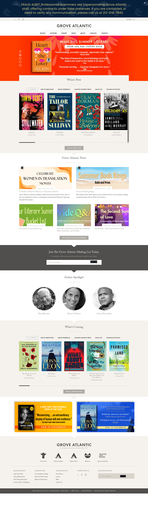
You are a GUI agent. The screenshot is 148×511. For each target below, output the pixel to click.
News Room (59, 474)
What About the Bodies (74, 375)
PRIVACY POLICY (65, 490)
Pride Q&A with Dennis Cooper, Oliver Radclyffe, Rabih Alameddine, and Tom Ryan (73, 229)
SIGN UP (93, 262)
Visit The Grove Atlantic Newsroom (74, 238)
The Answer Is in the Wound (29, 375)
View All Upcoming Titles (74, 391)
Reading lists (41, 188)
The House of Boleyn (88, 133)
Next (133, 114)
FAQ (57, 479)
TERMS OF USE (75, 490)
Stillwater (31, 133)
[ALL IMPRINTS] (32, 89)
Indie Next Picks (18, 474)
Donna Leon (52, 376)
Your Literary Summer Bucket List (30, 228)
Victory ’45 (116, 133)
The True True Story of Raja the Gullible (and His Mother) (96, 376)
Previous (17, 112)
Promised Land (119, 374)
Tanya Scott (32, 135)
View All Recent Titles (74, 148)
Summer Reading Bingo (85, 191)
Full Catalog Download (20, 479)
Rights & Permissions (41, 479)
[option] (74, 58)
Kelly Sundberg (30, 378)
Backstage (51, 374)
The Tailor (60, 133)
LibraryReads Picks (19, 477)
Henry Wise (120, 376)
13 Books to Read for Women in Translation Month (38, 191)
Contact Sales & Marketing (21, 482)
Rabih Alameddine (97, 380)
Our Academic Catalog (41, 474)
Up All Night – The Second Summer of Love (109, 228)
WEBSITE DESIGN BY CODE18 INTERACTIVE (104, 490)
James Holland (117, 135)
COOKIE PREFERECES (86, 490)
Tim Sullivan (60, 135)
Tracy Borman (89, 135)
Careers (58, 477)
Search (129, 20)
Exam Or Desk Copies (41, 477)
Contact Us (59, 482)
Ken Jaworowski (75, 378)
